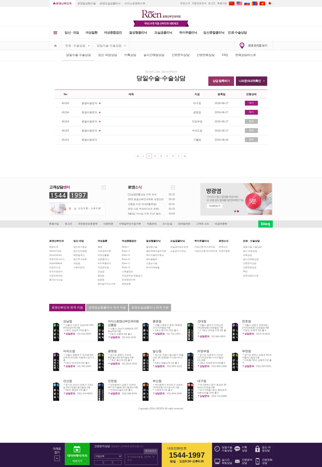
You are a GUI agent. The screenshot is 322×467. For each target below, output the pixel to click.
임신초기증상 (80, 247)
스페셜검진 (127, 271)
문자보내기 (150, 450)
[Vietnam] (262, 3)
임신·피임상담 (107, 55)
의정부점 (203, 351)
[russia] (247, 3)
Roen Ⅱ (126, 251)
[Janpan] (270, 3)
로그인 (211, 3)
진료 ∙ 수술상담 (75, 45)
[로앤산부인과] (161, 12)
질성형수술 (151, 247)
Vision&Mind (55, 263)
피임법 (76, 263)
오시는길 (167, 223)
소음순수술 (151, 263)
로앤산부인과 (64, 3)
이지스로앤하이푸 (134, 3)
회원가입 (222, 3)
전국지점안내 (56, 271)
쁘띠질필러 (151, 259)
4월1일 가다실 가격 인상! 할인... (145, 213)
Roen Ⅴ (126, 263)
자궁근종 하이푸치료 (205, 247)
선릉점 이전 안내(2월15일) (142, 204)
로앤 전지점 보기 (257, 45)
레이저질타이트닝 (155, 255)
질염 (100, 247)
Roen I (125, 247)
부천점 (246, 351)
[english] (239, 3)
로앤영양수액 (128, 279)
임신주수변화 (80, 259)
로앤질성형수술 (87, 3)
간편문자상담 (181, 55)
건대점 (201, 321)
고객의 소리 (202, 223)
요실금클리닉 (163, 32)
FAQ (225, 55)
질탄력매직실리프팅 (156, 251)
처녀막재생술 (153, 267)
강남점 (67, 321)
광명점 (112, 351)
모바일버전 (184, 223)
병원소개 (53, 247)
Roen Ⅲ (126, 255)
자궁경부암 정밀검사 (132, 275)
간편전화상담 (206, 55)
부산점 (157, 381)
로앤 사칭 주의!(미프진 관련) (143, 208)
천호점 (246, 321)
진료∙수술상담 (237, 32)
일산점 (157, 351)
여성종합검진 (113, 32)
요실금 (101, 271)
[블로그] (265, 224)
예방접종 (126, 284)
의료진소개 (54, 267)
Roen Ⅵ (126, 267)
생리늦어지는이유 (107, 284)
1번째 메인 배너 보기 (235, 211)
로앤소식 (223, 247)
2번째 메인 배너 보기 (238, 211)
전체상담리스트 (245, 55)
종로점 (157, 321)
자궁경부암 (103, 267)
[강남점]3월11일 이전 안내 (142, 194)
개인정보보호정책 (87, 223)
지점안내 (152, 223)
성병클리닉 (103, 259)
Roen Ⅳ (126, 259)
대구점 (201, 381)
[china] (232, 3)
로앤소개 (185, 3)
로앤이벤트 (224, 251)
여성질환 (92, 32)
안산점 (67, 381)
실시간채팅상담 (153, 55)
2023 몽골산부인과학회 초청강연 (146, 199)
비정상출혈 (103, 255)
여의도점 (69, 351)
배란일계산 (79, 255)
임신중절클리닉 (213, 32)
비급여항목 (221, 223)
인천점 (112, 381)
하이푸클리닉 (188, 32)
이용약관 (108, 223)
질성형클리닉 (138, 32)
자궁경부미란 (104, 251)
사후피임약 (79, 267)
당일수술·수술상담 (109, 45)
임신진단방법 (80, 251)
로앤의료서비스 (57, 259)
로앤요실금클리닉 (110, 3)
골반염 (101, 275)
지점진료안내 (199, 3)
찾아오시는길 (56, 279)
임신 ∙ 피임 (72, 32)
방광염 (101, 279)
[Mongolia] (255, 3)
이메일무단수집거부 (130, 223)
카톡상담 (130, 55)
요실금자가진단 (178, 251)
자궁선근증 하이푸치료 (206, 251)
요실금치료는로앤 (179, 247)
